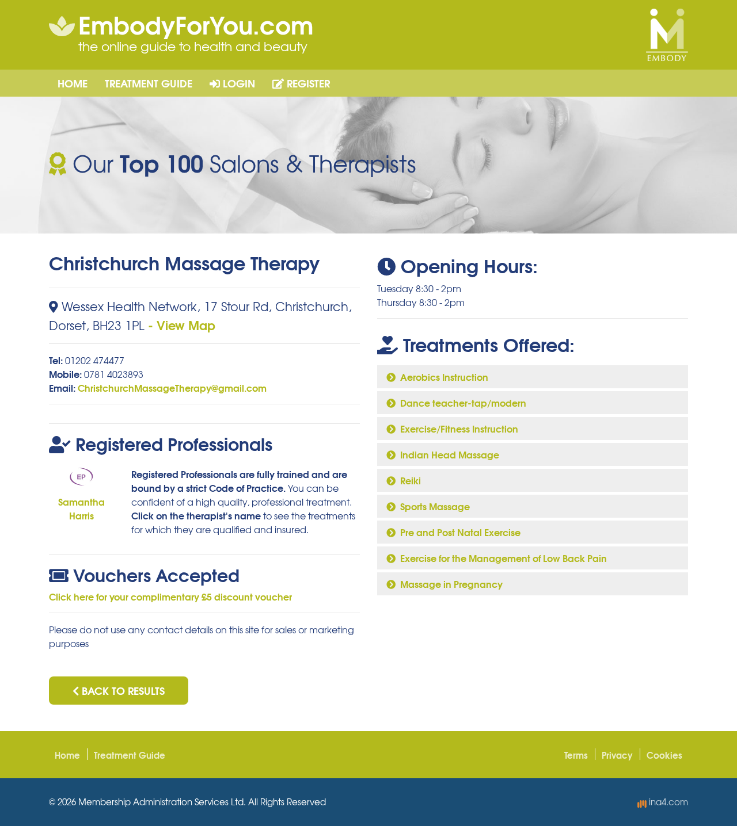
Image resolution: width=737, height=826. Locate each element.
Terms (576, 755)
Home (73, 83)
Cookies (664, 755)
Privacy (617, 755)
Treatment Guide (148, 83)
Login (237, 83)
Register (307, 83)
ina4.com (667, 802)
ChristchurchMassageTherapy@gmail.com (172, 387)
